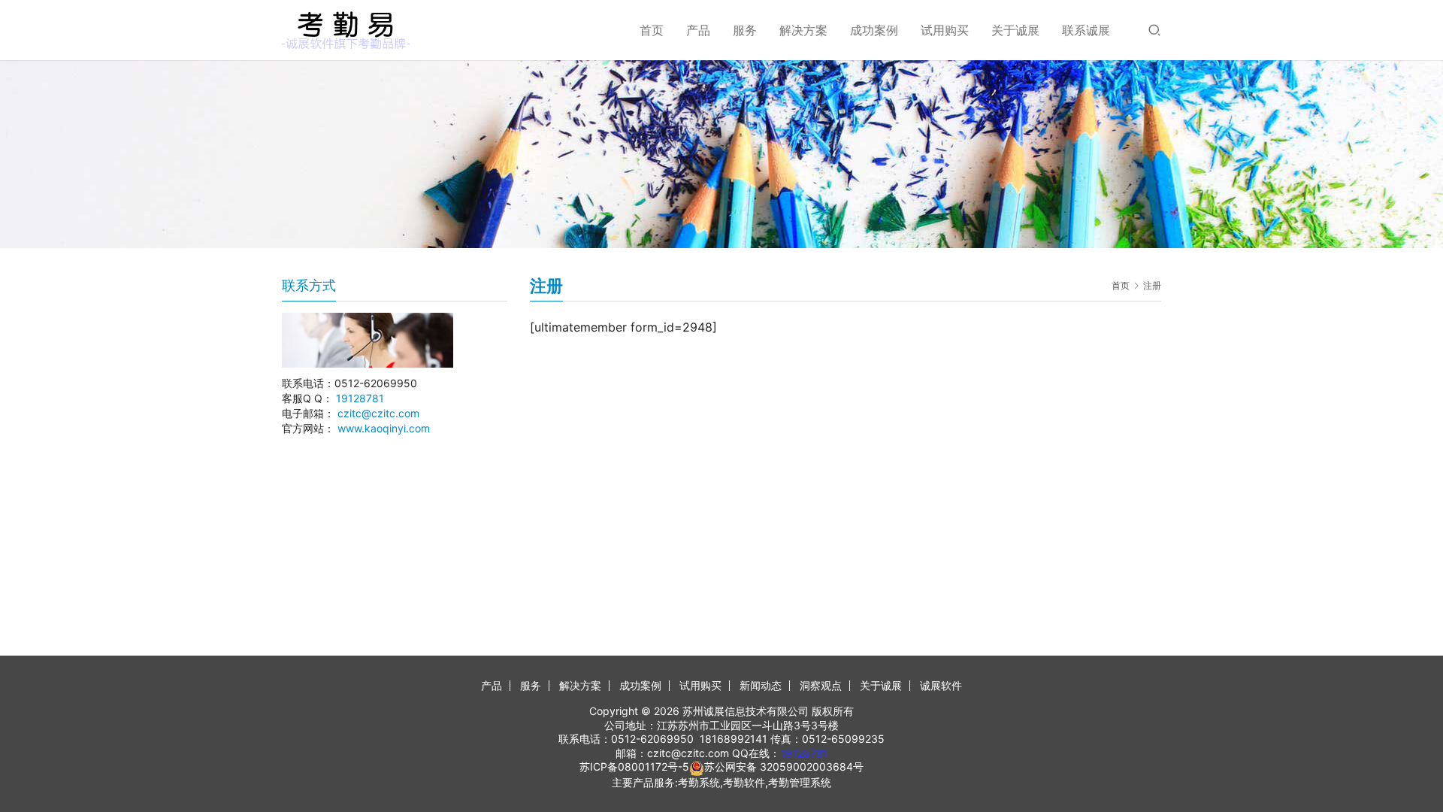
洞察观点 (821, 685)
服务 (745, 30)
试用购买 (945, 30)
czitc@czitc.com (378, 413)
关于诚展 (1015, 30)
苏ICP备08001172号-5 (634, 766)
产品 (698, 30)
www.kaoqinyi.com (383, 428)
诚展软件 (941, 685)
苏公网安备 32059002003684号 (784, 766)
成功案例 (874, 30)
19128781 (360, 398)
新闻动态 (761, 685)
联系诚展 (1086, 30)
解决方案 (803, 30)
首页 (652, 30)
